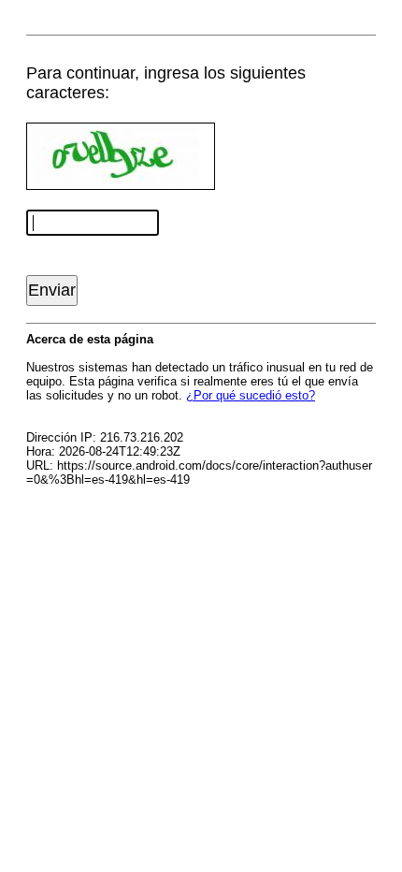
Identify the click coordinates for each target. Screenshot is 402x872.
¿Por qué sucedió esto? (250, 395)
